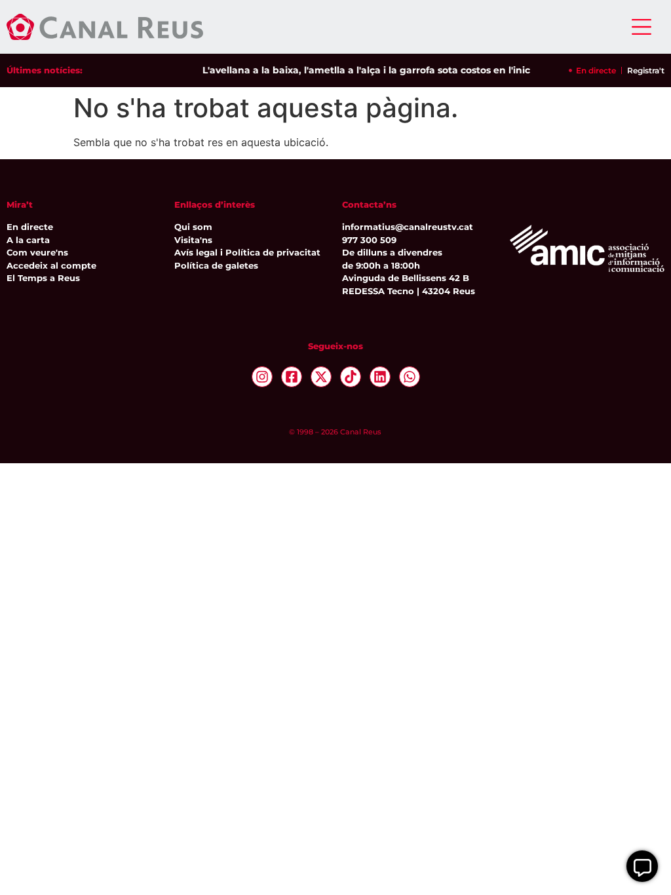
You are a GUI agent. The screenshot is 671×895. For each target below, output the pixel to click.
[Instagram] (262, 376)
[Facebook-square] (291, 376)
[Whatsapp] (409, 376)
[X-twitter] (321, 376)
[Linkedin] (380, 376)
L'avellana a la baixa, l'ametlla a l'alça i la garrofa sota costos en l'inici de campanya (396, 70)
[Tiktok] (350, 376)
